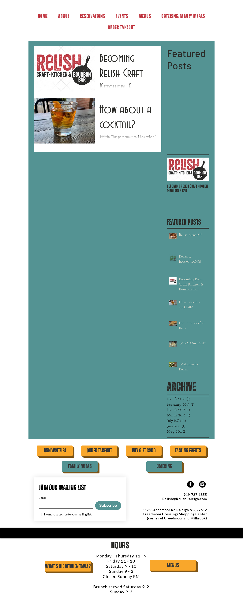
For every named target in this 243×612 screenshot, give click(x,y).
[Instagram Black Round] (202, 484)
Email (43, 497)
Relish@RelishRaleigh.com (184, 499)
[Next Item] (202, 169)
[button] (144, 16)
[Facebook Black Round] (190, 484)
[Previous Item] (173, 169)
